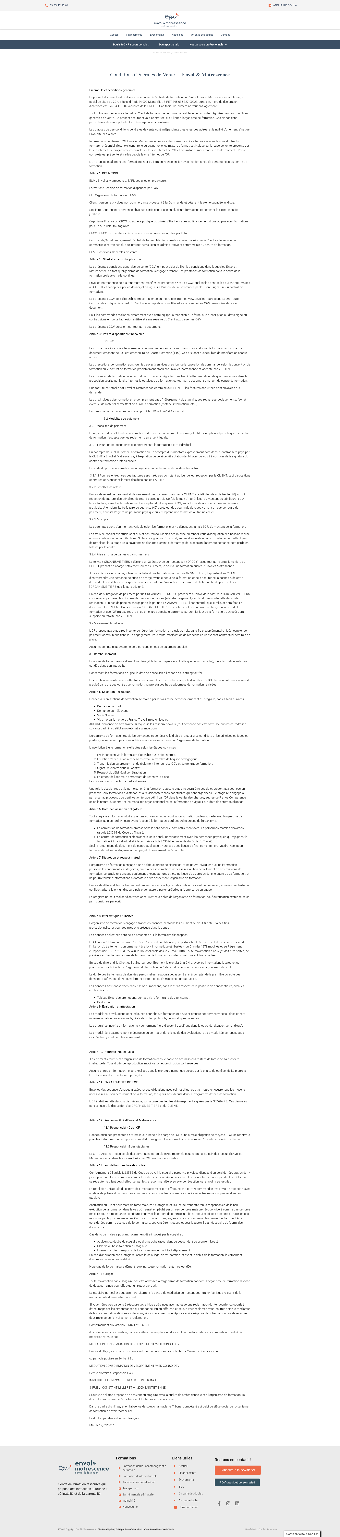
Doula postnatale (169, 44)
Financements (134, 34)
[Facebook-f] (219, 1503)
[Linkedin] (237, 1503)
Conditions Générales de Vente (159, 1529)
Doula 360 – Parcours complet (131, 44)
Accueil (114, 34)
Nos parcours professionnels (206, 44)
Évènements (157, 34)
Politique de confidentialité (128, 1529)
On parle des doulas (202, 34)
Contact (225, 34)
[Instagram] (228, 1503)
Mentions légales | (106, 1529)
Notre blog (177, 34)
